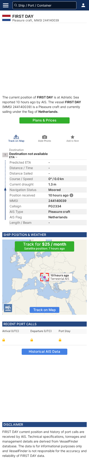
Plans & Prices (44, 120)
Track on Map (44, 310)
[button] (83, 5)
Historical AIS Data (44, 351)
